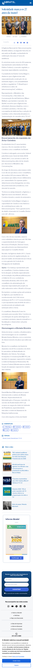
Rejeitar (16, 665)
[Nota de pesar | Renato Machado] (7, 505)
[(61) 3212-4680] (16, 634)
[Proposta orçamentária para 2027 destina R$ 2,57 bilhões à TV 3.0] (7, 481)
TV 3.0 (20, 438)
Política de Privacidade (18, 656)
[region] (16, 653)
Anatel (8, 438)
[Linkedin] (21, 606)
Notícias (8, 36)
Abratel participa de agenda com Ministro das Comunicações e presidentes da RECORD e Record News (20, 468)
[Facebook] (25, 606)
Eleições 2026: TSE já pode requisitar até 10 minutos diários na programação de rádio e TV (20, 493)
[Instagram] (8, 606)
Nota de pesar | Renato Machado (19, 505)
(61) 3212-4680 (16, 636)
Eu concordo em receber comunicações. (16, 593)
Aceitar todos (16, 660)
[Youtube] (12, 606)
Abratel (5, 438)
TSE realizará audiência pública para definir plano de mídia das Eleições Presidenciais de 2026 (20, 455)
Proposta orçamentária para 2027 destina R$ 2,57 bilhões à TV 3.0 (20, 481)
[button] (30, 2)
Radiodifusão (14, 438)
